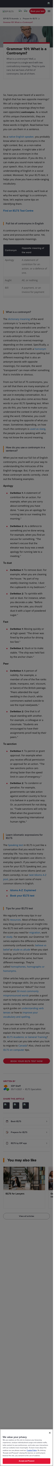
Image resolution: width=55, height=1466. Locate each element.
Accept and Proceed (26, 1461)
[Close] (50, 1433)
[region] (26, 1447)
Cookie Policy (32, 1450)
